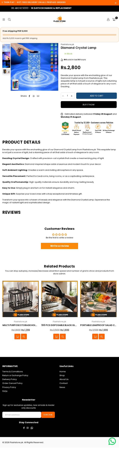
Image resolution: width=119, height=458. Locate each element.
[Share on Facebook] (29, 96)
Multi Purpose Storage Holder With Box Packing (20, 325)
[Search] (9, 19)
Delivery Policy (9, 379)
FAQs (4, 391)
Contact (64, 383)
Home (63, 371)
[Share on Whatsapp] (34, 96)
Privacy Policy (9, 387)
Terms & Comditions (12, 371)
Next (55, 67)
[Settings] (108, 19)
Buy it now (89, 104)
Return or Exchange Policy (15, 375)
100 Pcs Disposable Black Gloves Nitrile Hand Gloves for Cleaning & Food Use (59, 325)
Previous (13, 67)
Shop (62, 375)
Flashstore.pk (67, 44)
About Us (64, 379)
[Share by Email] (38, 96)
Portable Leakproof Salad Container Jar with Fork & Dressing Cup (98, 325)
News (62, 387)
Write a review (59, 246)
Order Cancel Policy (12, 383)
